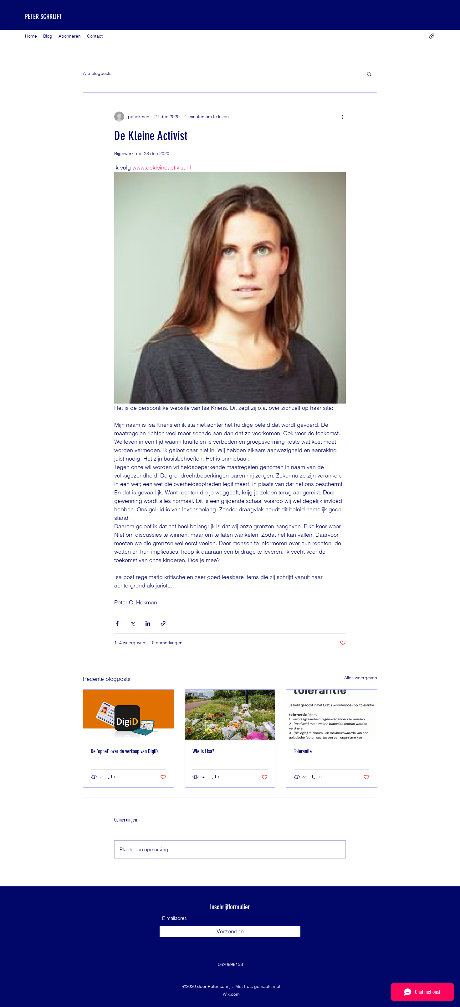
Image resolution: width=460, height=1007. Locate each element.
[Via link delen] (163, 623)
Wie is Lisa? (203, 751)
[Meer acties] (342, 116)
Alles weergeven (360, 678)
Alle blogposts (97, 73)
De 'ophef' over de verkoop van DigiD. (125, 751)
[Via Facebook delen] (117, 623)
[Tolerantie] (331, 715)
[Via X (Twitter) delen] (132, 623)
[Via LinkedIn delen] (148, 623)
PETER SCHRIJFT (43, 16)
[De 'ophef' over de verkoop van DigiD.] (128, 715)
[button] (369, 73)
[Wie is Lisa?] (230, 715)
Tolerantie (303, 751)
